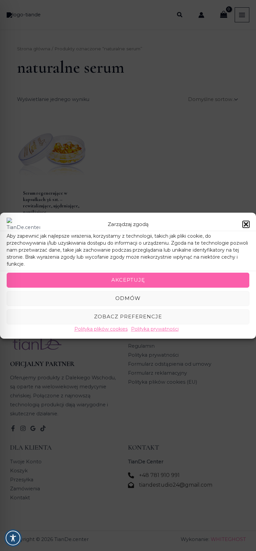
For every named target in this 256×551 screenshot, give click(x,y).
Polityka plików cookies (101, 329)
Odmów (128, 298)
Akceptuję (128, 280)
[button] (246, 224)
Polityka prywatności (155, 329)
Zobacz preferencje (128, 316)
